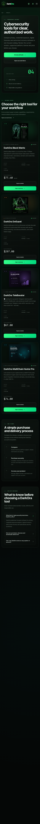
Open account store (20, 60)
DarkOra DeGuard (13, 221)
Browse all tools (18, 55)
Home (2, 12)
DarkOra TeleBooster (14, 295)
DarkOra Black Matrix (14, 148)
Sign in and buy (19, 188)
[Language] (29, 4)
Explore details (20, 183)
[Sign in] (33, 4)
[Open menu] (37, 4)
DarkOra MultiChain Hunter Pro (19, 369)
